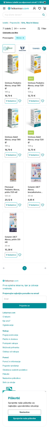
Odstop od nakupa (11, 351)
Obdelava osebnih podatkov (15, 370)
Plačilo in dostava (10, 339)
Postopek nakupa (10, 343)
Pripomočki (15, 23)
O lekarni (6, 317)
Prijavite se (24, 305)
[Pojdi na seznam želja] (39, 8)
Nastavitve (25, 412)
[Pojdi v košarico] (44, 8)
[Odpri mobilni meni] (4, 8)
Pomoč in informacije (12, 361)
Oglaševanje (8, 325)
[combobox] (16, 28)
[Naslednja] (44, 48)
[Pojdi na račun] (34, 8)
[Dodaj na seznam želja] (19, 100)
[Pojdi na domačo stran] (18, 8)
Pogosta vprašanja (11, 366)
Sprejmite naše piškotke (24, 418)
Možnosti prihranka (11, 347)
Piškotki (6, 374)
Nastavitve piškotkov (12, 378)
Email (6, 299)
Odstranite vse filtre (10, 33)
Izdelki (5, 23)
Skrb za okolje (9, 382)
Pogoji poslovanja (10, 335)
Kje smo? (6, 321)
